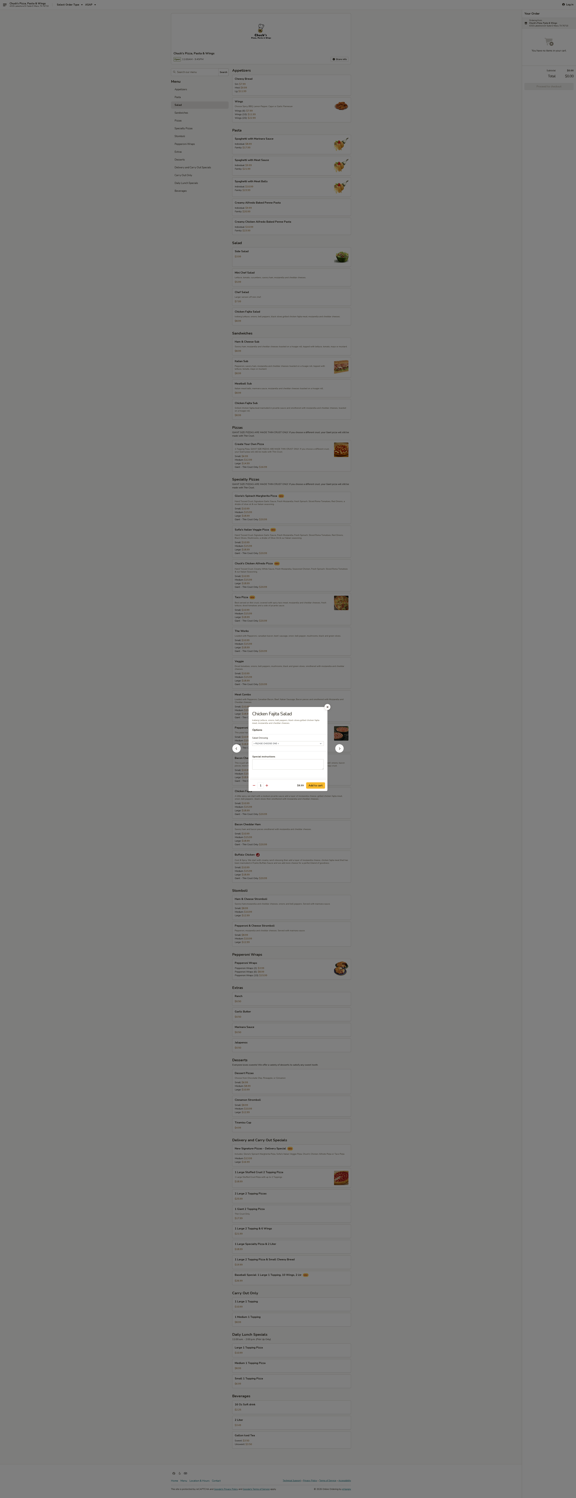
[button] (237, 751)
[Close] (327, 707)
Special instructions (263, 756)
